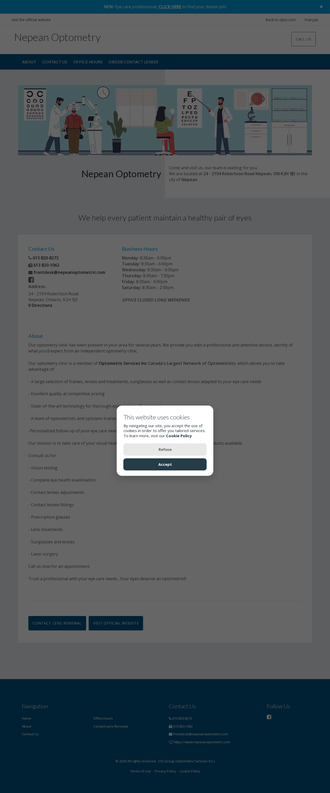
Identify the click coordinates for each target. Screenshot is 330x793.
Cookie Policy (179, 435)
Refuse (165, 449)
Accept (165, 464)
